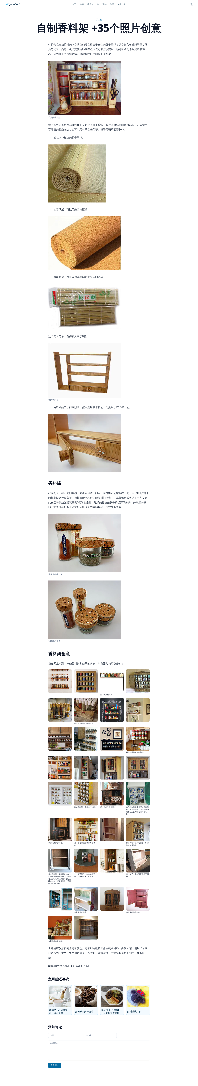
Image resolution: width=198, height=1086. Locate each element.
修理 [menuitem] (112, 4)
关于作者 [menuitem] (122, 4)
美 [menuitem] (98, 4)
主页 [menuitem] (74, 4)
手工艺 (99, 19)
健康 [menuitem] (82, 4)
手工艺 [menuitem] (90, 4)
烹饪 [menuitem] (104, 4)
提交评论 (55, 1065)
